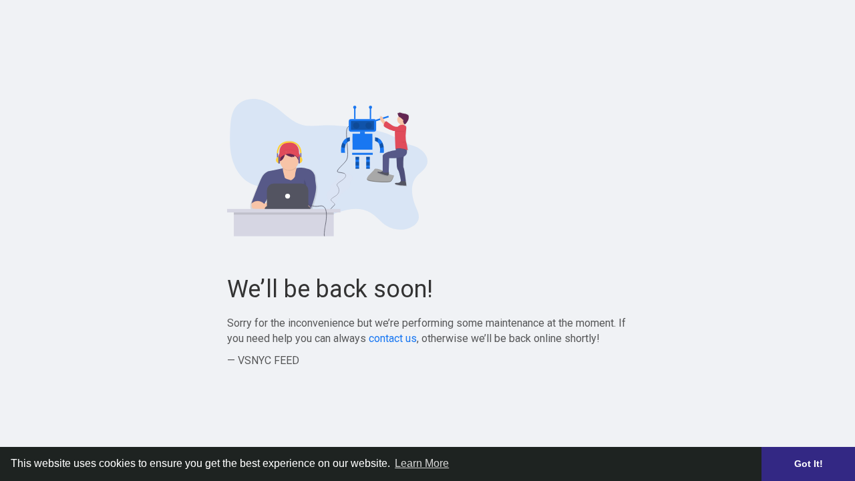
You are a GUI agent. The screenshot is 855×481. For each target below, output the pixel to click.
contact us (393, 338)
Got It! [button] (808, 463)
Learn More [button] (422, 463)
